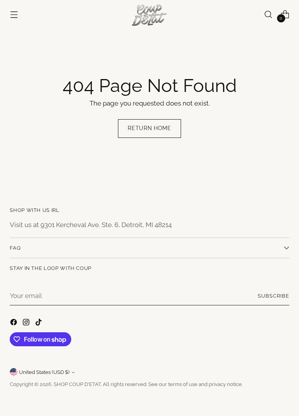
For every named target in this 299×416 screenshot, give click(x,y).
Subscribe (273, 296)
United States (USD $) (44, 372)
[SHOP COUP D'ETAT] (149, 14)
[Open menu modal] (14, 14)
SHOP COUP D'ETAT (77, 384)
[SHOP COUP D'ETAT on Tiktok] (39, 323)
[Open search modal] (268, 14)
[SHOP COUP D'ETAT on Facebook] (14, 323)
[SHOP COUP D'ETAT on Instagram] (27, 323)
